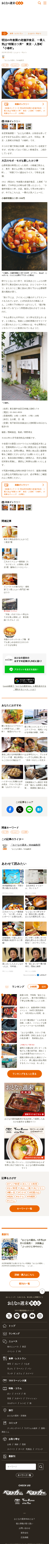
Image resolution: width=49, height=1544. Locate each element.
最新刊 (11, 1456)
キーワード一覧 (24, 1475)
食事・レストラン (16, 33)
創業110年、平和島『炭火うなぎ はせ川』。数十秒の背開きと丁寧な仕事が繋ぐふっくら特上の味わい (33, 998)
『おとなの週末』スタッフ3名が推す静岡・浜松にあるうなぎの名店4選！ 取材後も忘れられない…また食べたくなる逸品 (33, 1036)
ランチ (10, 1374)
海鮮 (16, 1444)
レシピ (23, 1403)
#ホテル (20, 1196)
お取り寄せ (14, 1439)
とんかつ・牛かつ (34, 33)
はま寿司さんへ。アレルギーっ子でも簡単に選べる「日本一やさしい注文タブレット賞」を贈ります (35, 757)
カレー (17, 1364)
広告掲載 (24, 1537)
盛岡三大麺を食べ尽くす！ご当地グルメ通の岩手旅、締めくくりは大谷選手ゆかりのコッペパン (33, 1051)
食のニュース (13, 1347)
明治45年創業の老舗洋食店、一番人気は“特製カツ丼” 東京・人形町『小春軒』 (23, 44)
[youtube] (32, 1315)
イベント (11, 1351)
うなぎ (27, 1364)
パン (29, 1369)
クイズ (17, 1394)
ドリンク (39, 1449)
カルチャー (12, 1403)
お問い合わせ (24, 1528)
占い (9, 1394)
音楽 (9, 1398)
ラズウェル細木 (30, 1428)
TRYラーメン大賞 (17, 1380)
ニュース (12, 1341)
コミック (12, 1423)
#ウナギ (22, 1192)
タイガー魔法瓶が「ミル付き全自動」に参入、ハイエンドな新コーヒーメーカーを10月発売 (33, 1023)
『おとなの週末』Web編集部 (13, 60)
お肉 (9, 1444)
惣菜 (24, 1444)
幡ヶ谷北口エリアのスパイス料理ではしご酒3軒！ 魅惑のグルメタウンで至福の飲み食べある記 (12, 729)
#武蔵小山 (34, 1192)
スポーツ (18, 1398)
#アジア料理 (13, 1184)
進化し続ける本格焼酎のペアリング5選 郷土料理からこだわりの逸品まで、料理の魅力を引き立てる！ (13, 757)
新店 (24, 1347)
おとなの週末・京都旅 (16, 1416)
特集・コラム (15, 1388)
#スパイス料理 (30, 1184)
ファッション (31, 1398)
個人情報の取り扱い (24, 1523)
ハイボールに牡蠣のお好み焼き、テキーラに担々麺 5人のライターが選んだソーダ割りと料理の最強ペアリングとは (12, 784)
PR (19, 1351)
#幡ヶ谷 (11, 1192)
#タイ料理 (12, 1188)
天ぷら (10, 1369)
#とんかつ (15, 65)
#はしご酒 (25, 1188)
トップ (11, 1326)
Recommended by (30, 975)
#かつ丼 (5, 65)
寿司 (9, 1364)
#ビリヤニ (39, 1188)
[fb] (25, 1315)
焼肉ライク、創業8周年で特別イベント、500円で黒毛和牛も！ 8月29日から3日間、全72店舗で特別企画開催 (33, 1011)
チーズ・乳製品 (25, 1449)
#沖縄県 (31, 1196)
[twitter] (9, 1315)
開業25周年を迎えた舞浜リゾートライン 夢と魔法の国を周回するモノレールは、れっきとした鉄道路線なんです (33, 1060)
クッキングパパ (14, 1428)
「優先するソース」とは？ (24, 689)
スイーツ (29, 1374)
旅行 (10, 1410)
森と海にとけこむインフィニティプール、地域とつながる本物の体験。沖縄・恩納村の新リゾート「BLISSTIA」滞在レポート (35, 730)
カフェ (19, 1374)
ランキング (14, 1333)
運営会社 (24, 1533)
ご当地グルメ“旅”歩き (27, 1045)
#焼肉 (10, 1196)
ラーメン (20, 1369)
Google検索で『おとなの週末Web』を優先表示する (24, 686)
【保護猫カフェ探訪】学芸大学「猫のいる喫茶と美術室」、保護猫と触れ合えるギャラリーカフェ (35, 785)
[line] (17, 1315)
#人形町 (24, 65)
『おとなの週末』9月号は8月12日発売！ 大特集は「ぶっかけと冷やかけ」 (33, 1243)
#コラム (11, 1200)
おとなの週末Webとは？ (24, 1519)
